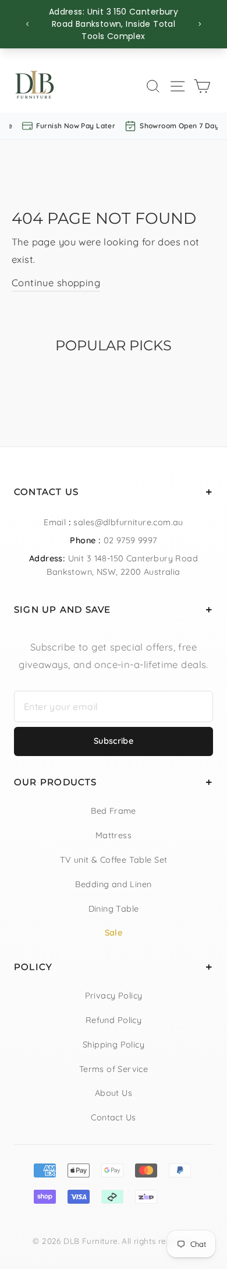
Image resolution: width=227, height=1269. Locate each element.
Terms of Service (113, 1069)
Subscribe (113, 741)
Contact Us (113, 1117)
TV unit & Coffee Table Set (114, 860)
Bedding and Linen (113, 884)
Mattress (113, 835)
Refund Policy (113, 1020)
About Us (113, 1093)
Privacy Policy (114, 995)
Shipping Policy (113, 1044)
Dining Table (113, 909)
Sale (114, 932)
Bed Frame (113, 811)
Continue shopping (56, 282)
